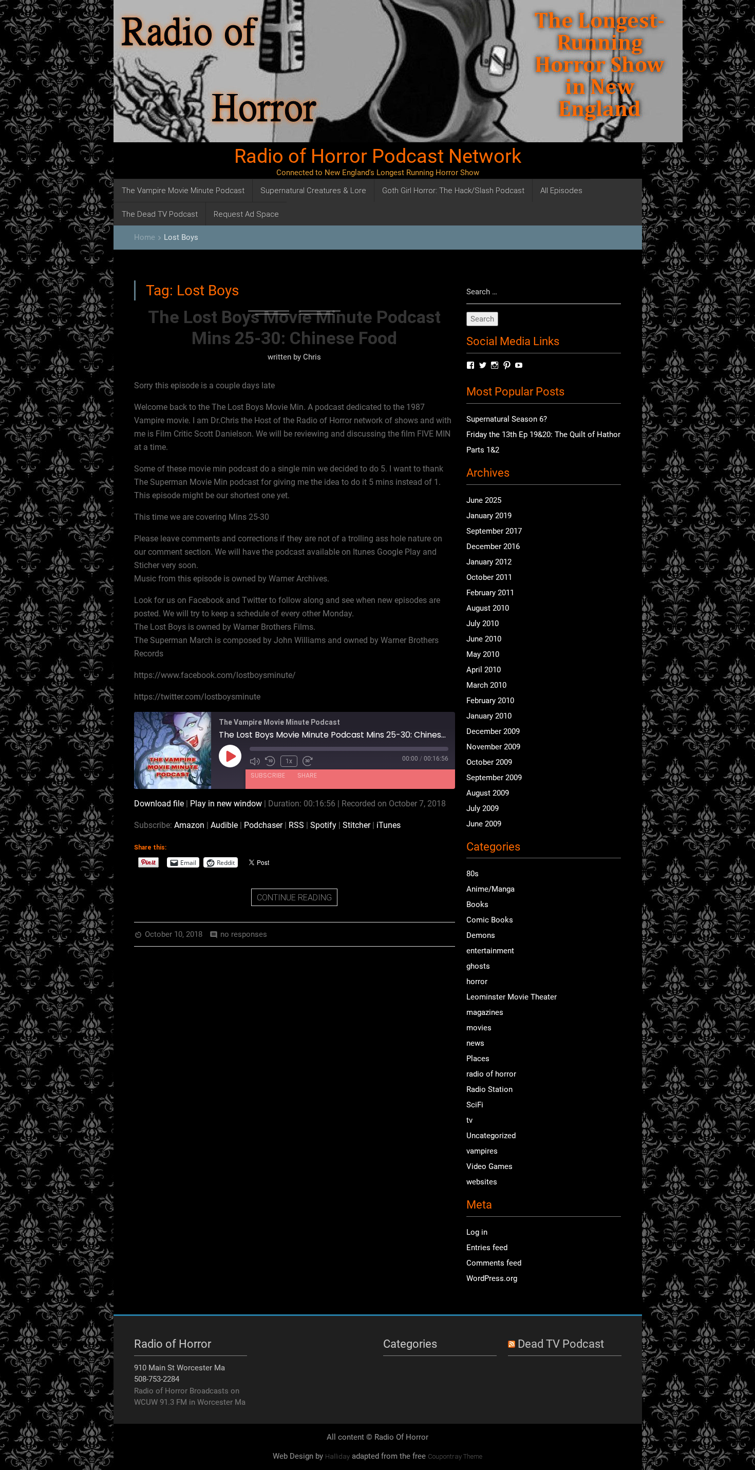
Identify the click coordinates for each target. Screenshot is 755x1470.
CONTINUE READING (294, 897)
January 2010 (489, 716)
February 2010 (490, 700)
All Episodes (561, 190)
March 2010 (486, 685)
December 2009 (493, 731)
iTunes (388, 825)
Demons (480, 935)
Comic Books (489, 920)
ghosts (478, 966)
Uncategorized (491, 1135)
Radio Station (489, 1089)
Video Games (489, 1166)
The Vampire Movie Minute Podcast (183, 190)
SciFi (474, 1104)
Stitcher (356, 825)
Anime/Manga (490, 889)
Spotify (323, 825)
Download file (159, 803)
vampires (482, 1151)
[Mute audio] (255, 761)
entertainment (490, 950)
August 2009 (487, 793)
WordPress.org (491, 1278)
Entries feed (486, 1247)
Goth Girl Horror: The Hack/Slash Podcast (453, 190)
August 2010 (487, 608)
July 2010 (482, 623)
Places (477, 1058)
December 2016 (493, 546)
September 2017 (494, 531)
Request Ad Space (246, 214)
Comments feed (493, 1263)
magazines (484, 1012)
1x (289, 761)
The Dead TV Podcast (160, 214)
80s (472, 873)
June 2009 (483, 823)
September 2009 (494, 777)
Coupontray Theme (455, 1456)
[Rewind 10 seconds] (270, 761)
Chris (312, 357)
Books (477, 904)
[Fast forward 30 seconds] (308, 761)
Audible (224, 825)
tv (469, 1120)
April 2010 (483, 669)
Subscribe (268, 775)
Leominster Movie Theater (511, 997)
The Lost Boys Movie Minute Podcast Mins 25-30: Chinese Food (294, 327)
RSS (296, 825)
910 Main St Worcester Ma (179, 1367)
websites (481, 1181)
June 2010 (483, 639)
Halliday (337, 1456)
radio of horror (491, 1074)
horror (476, 981)
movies (479, 1027)
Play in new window (226, 803)
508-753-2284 (156, 1379)
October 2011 (489, 577)
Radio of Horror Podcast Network (377, 156)
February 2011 (490, 592)
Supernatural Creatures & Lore (313, 190)
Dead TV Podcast (561, 1343)
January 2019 (489, 515)
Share (307, 775)
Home (144, 237)
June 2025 (483, 500)
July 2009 (482, 808)
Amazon (189, 825)
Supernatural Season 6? (506, 419)
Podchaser (263, 825)
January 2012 (489, 562)
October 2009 (489, 762)
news (475, 1043)
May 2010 (482, 654)
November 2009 (493, 746)
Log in (476, 1232)
